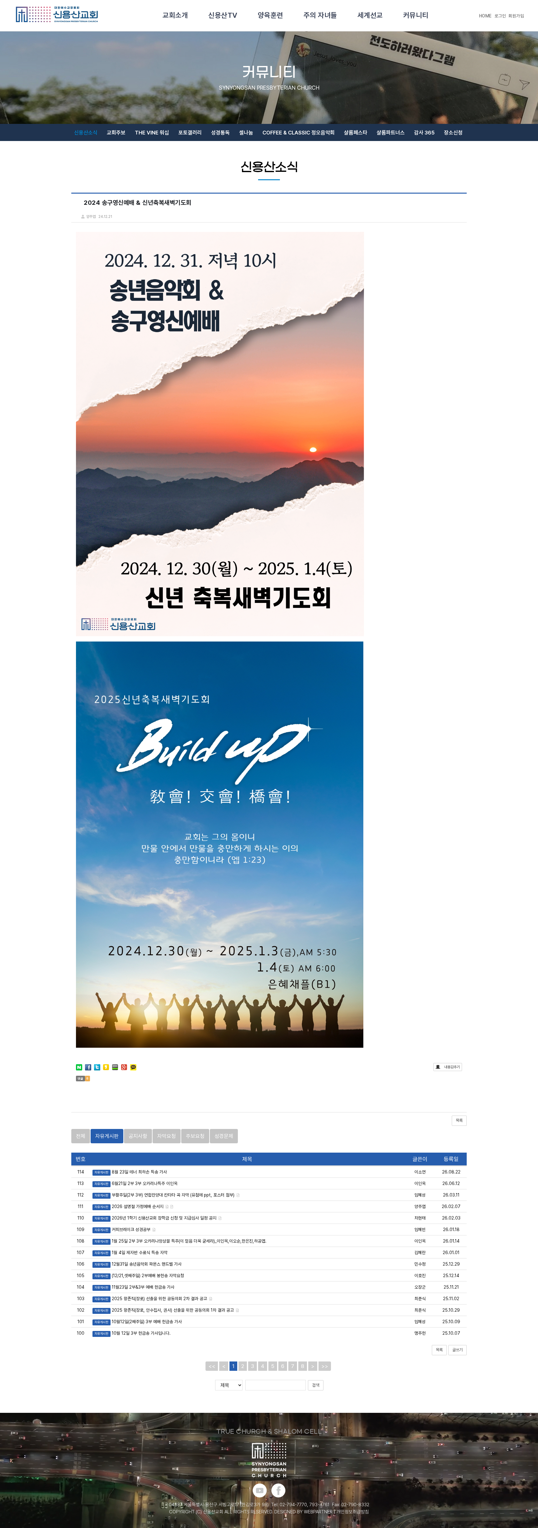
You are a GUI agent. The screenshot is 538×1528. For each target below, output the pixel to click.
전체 (80, 1136)
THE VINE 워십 (152, 132)
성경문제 (224, 1136)
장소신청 (453, 132)
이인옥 (420, 1183)
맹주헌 (420, 1333)
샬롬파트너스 (391, 132)
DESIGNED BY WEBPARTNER (303, 1512)
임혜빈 (420, 1229)
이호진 (420, 1275)
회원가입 (516, 15)
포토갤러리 (190, 132)
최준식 (420, 1298)
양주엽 (420, 1206)
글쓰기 (457, 1349)
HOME (485, 15)
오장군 (420, 1287)
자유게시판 (107, 1136)
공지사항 (138, 1136)
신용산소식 (85, 132)
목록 (459, 1120)
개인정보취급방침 (353, 1512)
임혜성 (420, 1194)
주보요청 (195, 1136)
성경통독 (220, 132)
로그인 (500, 15)
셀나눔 (246, 132)
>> (324, 1366)
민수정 (420, 1264)
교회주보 (116, 132)
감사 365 (424, 132)
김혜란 (420, 1252)
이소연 (420, 1171)
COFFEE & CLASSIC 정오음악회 (298, 132)
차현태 (420, 1217)
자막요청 (166, 1136)
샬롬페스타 (355, 132)
